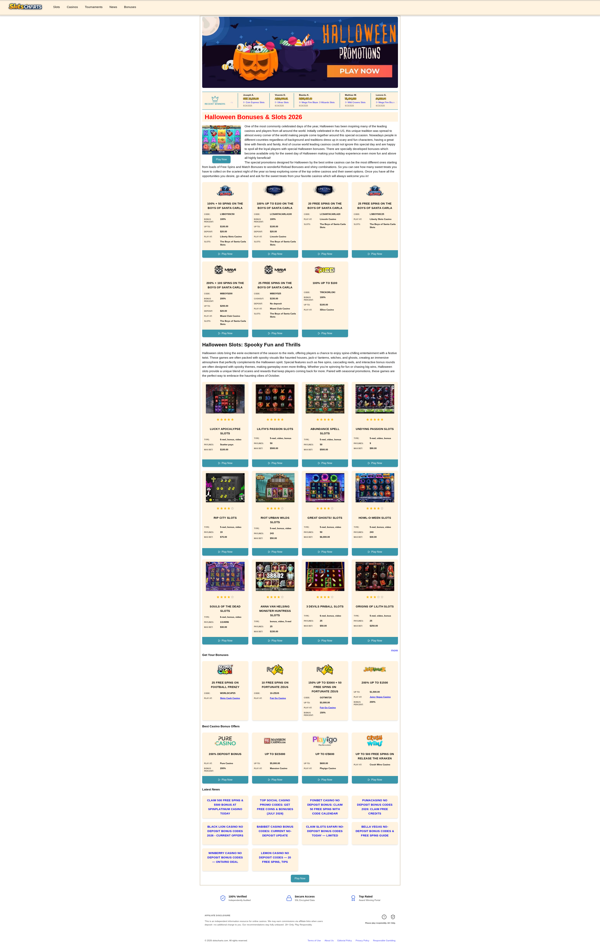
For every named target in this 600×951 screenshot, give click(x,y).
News (113, 7)
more (394, 650)
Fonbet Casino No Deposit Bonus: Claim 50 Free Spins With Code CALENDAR (325, 807)
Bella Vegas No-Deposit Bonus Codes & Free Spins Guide (375, 831)
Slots (56, 7)
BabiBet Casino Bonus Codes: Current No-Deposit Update (275, 831)
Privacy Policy (362, 940)
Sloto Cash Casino (230, 698)
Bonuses (130, 7)
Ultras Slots (264, 102)
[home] (26, 12)
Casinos (72, 7)
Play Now (221, 159)
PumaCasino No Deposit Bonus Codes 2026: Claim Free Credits (375, 807)
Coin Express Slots (236, 102)
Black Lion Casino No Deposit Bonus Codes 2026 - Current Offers (225, 831)
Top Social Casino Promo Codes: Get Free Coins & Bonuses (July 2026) (275, 807)
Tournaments (94, 7)
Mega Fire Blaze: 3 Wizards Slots (299, 102)
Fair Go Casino (278, 698)
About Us (329, 940)
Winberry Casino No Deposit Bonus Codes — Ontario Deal (225, 857)
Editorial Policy (344, 940)
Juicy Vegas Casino (380, 697)
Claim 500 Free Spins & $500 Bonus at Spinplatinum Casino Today (225, 807)
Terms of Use (314, 940)
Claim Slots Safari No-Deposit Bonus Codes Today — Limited (325, 831)
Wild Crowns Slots (338, 102)
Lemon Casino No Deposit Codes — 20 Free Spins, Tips (275, 857)
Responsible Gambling (384, 940)
